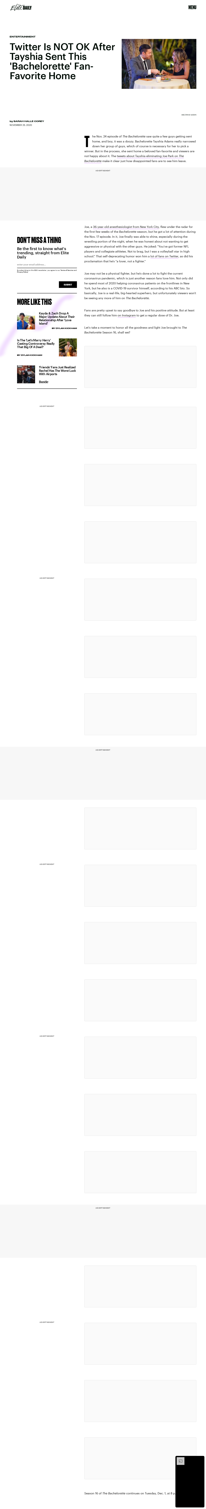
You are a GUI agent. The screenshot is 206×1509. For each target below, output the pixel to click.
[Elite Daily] (21, 7)
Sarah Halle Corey (29, 121)
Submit (68, 284)
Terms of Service (67, 270)
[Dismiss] (200, 1459)
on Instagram (127, 315)
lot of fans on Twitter (164, 256)
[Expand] (179, 1459)
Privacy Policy (22, 272)
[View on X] (140, 367)
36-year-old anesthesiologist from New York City (126, 227)
